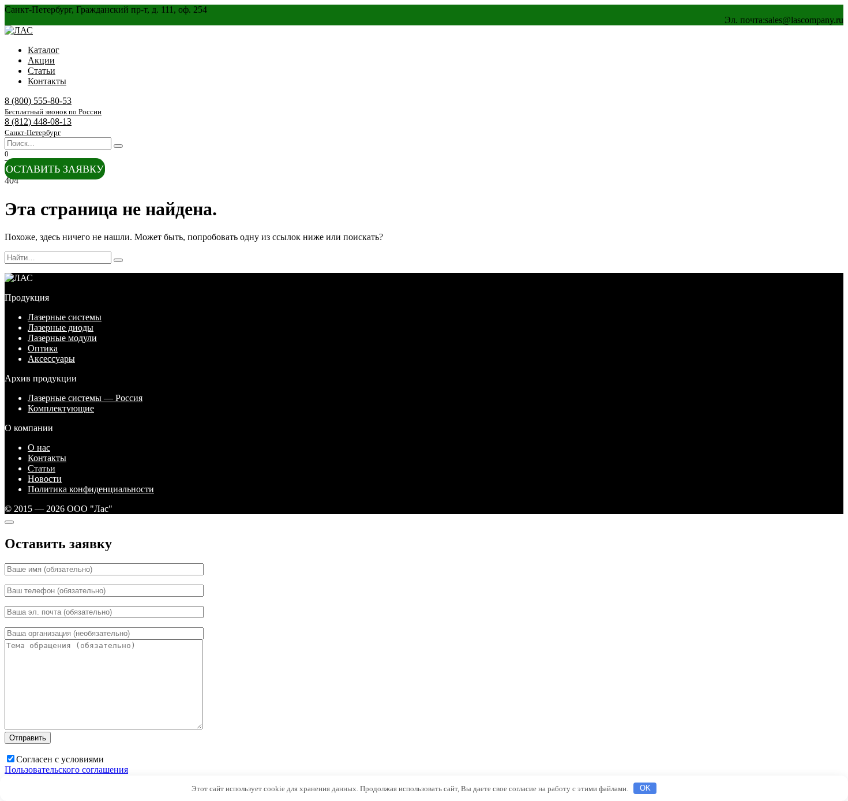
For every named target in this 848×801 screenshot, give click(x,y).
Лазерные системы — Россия (85, 398)
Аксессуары (51, 359)
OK (645, 788)
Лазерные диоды (60, 327)
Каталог (43, 50)
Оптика (43, 348)
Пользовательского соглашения (66, 769)
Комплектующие (61, 408)
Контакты (47, 81)
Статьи (41, 71)
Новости (45, 479)
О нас (39, 447)
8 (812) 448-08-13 (38, 127)
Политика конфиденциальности (91, 489)
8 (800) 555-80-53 (53, 106)
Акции (41, 60)
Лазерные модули (62, 338)
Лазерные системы (65, 317)
